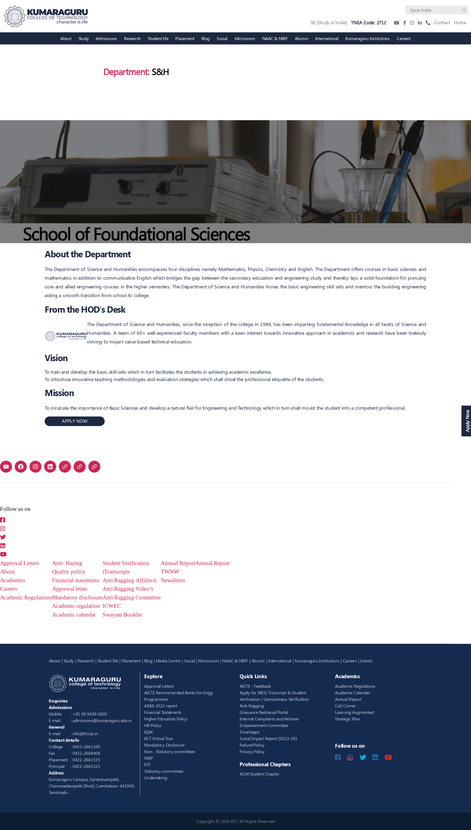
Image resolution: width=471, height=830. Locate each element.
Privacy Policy (252, 751)
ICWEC (111, 606)
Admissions (106, 38)
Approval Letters (19, 563)
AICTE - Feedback (255, 686)
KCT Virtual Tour (158, 738)
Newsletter (173, 580)
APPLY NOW (74, 421)
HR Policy (152, 725)
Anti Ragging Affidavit (129, 580)
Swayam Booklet (122, 614)
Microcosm (245, 38)
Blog (205, 38)
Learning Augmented (354, 712)
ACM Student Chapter (259, 774)
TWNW (170, 571)
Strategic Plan (347, 719)
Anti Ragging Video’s (127, 589)
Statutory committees (163, 771)
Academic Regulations (26, 597)
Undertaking (155, 777)
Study (83, 38)
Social (222, 38)
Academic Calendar (352, 692)
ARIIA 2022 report (160, 705)
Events (366, 660)
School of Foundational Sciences (136, 233)
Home (460, 22)
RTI (147, 764)
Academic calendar (74, 614)
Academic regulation (76, 606)
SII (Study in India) (328, 22)
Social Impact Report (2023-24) (268, 738)
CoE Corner (345, 705)
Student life (158, 38)
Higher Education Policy (165, 719)
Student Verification (125, 563)
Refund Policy (252, 745)
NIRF (148, 758)
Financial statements (75, 580)
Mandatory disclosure (77, 597)
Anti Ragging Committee (131, 597)
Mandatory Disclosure (164, 745)
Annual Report (178, 563)
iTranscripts (116, 571)
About (65, 38)
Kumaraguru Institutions (367, 38)
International (327, 38)
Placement (184, 38)
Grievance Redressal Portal (264, 712)
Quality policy (69, 571)
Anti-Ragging (252, 705)
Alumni (301, 38)
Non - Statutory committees (169, 751)
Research (132, 38)
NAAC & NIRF (275, 38)
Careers (404, 38)
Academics (12, 580)
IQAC (149, 732)
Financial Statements (163, 712)
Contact (442, 22)
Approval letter (69, 589)
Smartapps (249, 732)
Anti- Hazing (67, 563)
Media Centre (168, 660)
